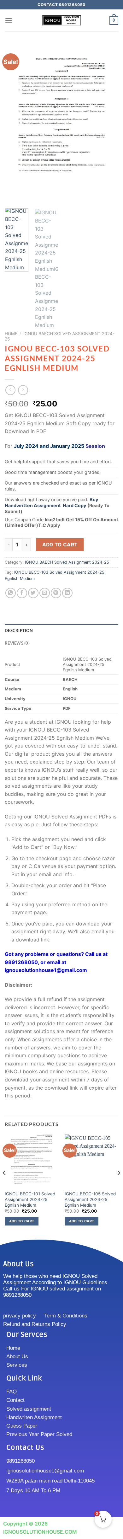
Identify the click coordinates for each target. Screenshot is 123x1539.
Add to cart (60, 545)
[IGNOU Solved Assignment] (61, 20)
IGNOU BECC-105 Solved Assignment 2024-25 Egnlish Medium (90, 1199)
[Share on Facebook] (22, 593)
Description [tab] (19, 630)
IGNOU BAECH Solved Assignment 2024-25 (67, 562)
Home (11, 333)
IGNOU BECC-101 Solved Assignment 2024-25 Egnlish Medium (30, 1199)
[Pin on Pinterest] (56, 593)
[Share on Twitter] (33, 593)
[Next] (108, 124)
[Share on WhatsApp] (10, 593)
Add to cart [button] (21, 1221)
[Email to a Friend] (44, 593)
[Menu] (8, 20)
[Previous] (14, 124)
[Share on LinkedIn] (67, 593)
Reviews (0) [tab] (17, 643)
